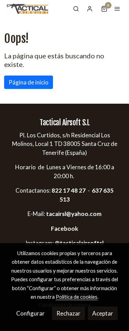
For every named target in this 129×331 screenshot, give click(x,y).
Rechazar (68, 313)
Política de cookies (76, 297)
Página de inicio (29, 82)
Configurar (30, 313)
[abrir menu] (117, 8)
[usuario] (90, 8)
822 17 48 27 (68, 190)
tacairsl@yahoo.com (73, 213)
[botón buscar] (76, 8)
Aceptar (102, 313)
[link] (27, 8)
